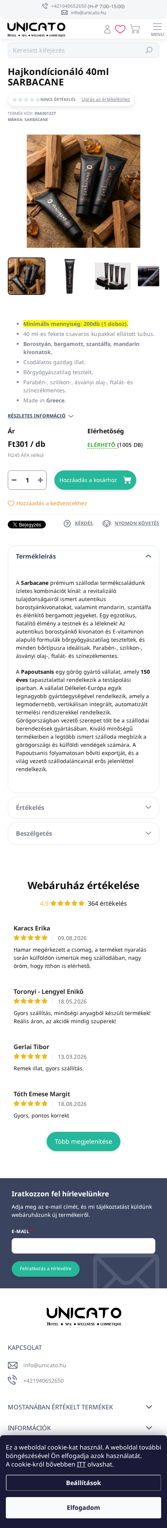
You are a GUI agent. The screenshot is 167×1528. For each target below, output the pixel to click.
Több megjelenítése (83, 1141)
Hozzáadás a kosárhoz (88, 480)
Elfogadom (83, 1507)
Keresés (149, 50)
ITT (81, 1464)
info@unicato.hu (44, 1365)
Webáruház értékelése (83, 885)
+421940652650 (43, 1380)
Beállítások (83, 1483)
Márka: (28, 119)
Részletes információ (37, 416)
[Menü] (157, 29)
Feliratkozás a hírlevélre (45, 1268)
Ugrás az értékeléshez (106, 99)
